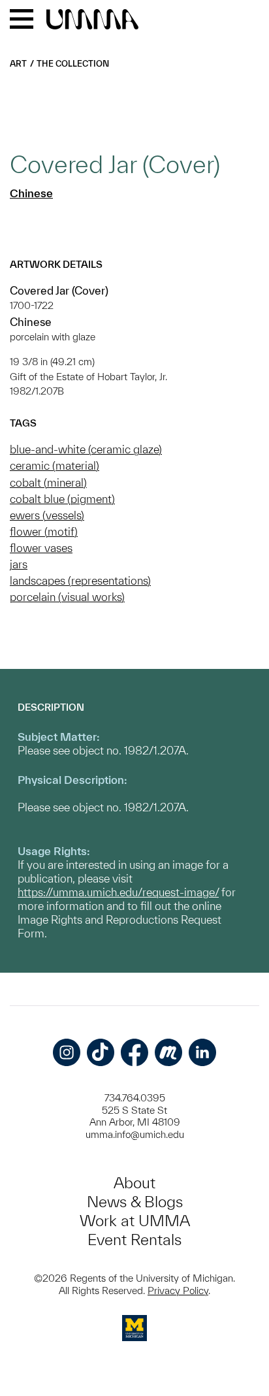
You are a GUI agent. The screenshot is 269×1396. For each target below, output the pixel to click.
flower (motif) (44, 531)
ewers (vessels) (47, 515)
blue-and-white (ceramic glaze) (86, 449)
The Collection (73, 64)
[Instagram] (66, 1052)
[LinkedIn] (202, 1052)
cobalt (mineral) (48, 482)
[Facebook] (134, 1052)
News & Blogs (135, 1201)
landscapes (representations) (80, 580)
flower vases (41, 548)
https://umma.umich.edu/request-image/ (118, 892)
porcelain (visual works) (67, 597)
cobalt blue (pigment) (62, 499)
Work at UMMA (135, 1220)
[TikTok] (100, 1052)
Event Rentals (134, 1239)
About (134, 1183)
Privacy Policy (178, 1290)
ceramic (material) (54, 465)
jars (18, 564)
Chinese (31, 193)
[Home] (92, 20)
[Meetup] (168, 1052)
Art (18, 64)
